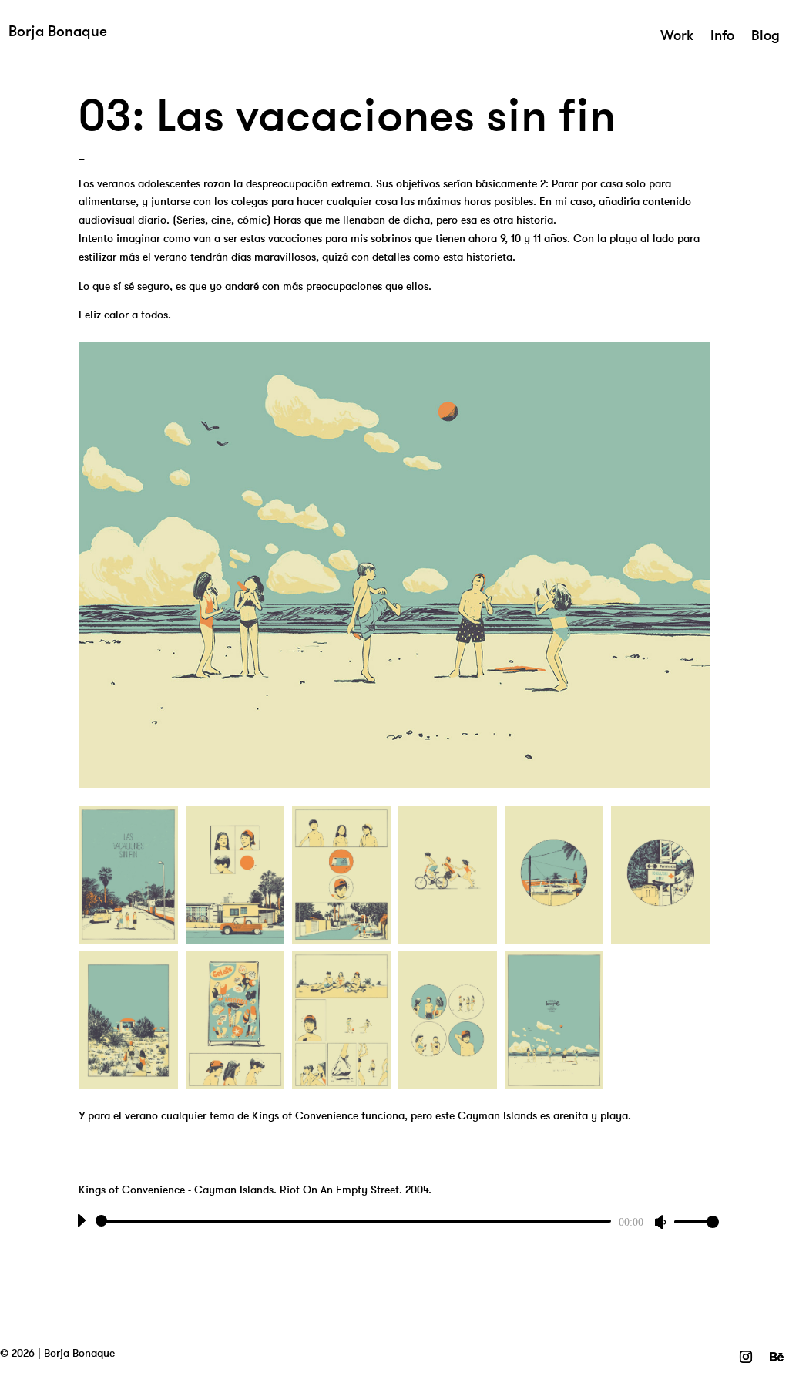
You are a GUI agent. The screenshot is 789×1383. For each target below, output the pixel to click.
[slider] (691, 1221)
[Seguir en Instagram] (746, 1356)
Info (722, 37)
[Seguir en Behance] (776, 1356)
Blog (765, 37)
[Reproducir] (81, 1220)
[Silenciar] (660, 1222)
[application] (394, 1221)
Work (676, 37)
